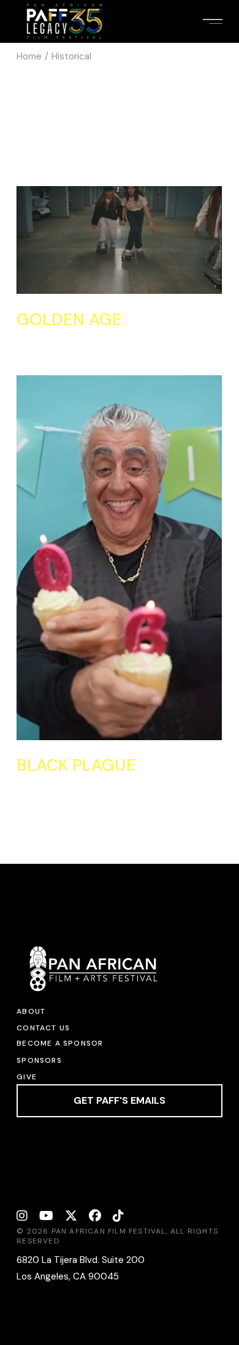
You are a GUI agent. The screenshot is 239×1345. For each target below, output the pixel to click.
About (31, 1011)
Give (27, 1077)
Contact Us (43, 1028)
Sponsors (39, 1060)
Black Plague (76, 765)
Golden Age (69, 319)
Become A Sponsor (60, 1043)
